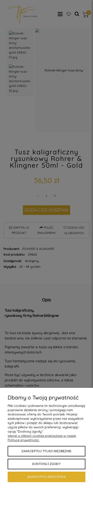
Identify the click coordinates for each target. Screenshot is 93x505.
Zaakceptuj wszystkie (46, 477)
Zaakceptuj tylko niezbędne (46, 451)
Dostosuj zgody (46, 464)
